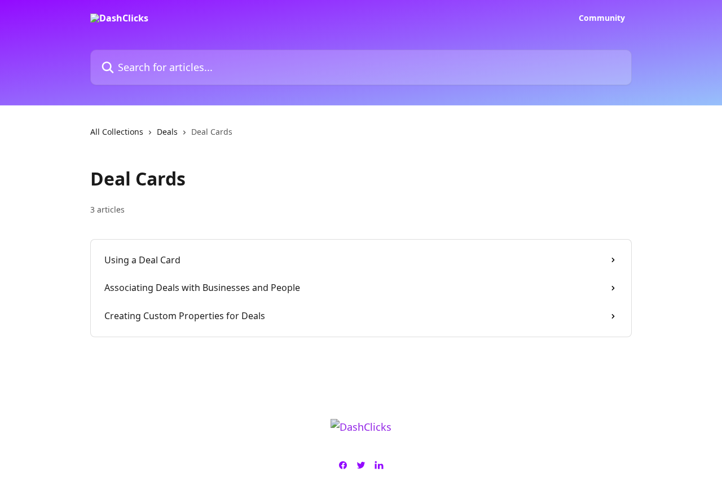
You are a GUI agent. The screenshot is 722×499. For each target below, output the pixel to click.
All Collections (116, 131)
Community (602, 18)
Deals (167, 131)
